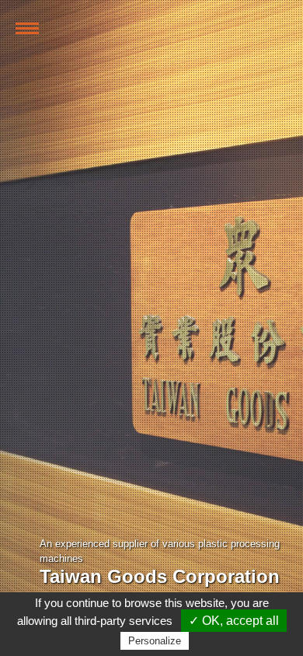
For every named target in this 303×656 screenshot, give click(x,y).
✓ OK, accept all (234, 620)
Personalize (154, 641)
